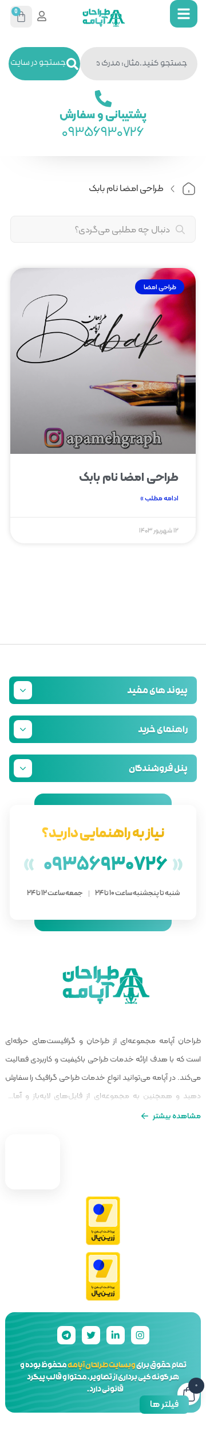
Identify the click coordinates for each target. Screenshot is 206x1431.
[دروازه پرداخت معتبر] (103, 1221)
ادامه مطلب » (159, 498)
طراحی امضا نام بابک (129, 476)
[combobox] (138, 63)
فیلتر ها (164, 1403)
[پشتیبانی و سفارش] (103, 98)
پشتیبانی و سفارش (103, 114)
